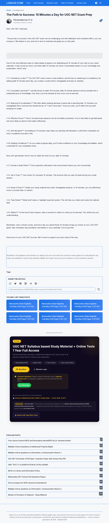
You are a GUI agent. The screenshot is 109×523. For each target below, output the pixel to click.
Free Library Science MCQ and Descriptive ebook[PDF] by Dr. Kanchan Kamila (39, 441)
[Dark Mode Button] (96, 3)
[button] (10, 283)
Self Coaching (39, 3)
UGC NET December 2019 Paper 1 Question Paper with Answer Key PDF (37, 459)
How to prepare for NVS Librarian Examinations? (27, 483)
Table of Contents (67, 3)
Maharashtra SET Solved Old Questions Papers (27, 477)
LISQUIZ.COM (14, 2)
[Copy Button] (99, 289)
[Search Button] (100, 3)
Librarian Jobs (82, 3)
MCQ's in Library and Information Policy (24, 471)
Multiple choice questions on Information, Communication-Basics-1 (35, 453)
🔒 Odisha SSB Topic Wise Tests (26, 415)
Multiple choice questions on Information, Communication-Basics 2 (35, 489)
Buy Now (22, 369)
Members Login (52, 3)
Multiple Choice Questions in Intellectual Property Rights (30, 447)
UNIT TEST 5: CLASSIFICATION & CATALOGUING (28, 465)
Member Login (41, 369)
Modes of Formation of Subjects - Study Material (27, 495)
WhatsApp (25, 385)
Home (28, 3)
